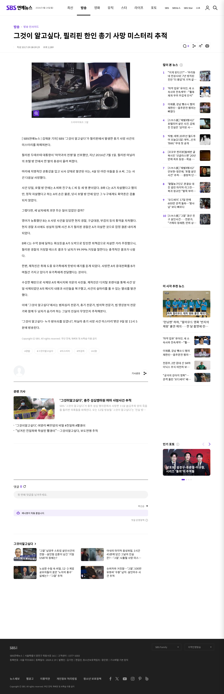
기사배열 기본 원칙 (119, 660)
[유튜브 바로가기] (125, 678)
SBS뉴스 (176, 8)
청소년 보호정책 (92, 679)
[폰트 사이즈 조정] (200, 46)
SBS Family (161, 647)
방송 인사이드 (31, 27)
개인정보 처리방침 (67, 679)
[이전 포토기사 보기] (203, 444)
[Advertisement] (81, 597)
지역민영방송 (194, 647)
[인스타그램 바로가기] (132, 679)
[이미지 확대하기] (36, 113)
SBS (167, 8)
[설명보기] (181, 64)
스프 (198, 8)
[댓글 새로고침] (25, 486)
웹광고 (30, 679)
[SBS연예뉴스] (19, 8)
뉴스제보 (15, 679)
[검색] (215, 8)
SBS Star (188, 8)
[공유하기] (194, 46)
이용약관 (45, 679)
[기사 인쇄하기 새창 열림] (207, 46)
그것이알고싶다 (23, 544)
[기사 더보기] (34, 544)
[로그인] (207, 8)
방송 (17, 26)
